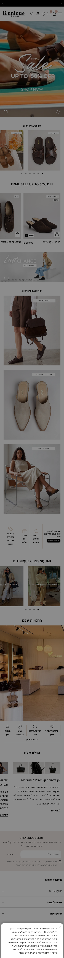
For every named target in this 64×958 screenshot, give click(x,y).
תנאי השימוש (51, 949)
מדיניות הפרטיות (19, 945)
